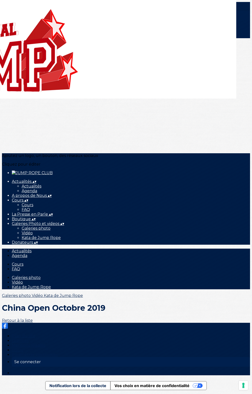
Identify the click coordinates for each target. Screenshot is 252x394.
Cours (27, 205)
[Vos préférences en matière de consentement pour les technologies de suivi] (243, 385)
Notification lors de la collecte (77, 385)
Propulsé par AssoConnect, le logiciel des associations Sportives (73, 373)
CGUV (17, 350)
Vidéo (27, 233)
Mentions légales (28, 345)
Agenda (29, 190)
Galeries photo (36, 228)
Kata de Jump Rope (41, 237)
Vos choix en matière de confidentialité (151, 385)
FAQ (26, 209)
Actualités (31, 186)
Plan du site (23, 336)
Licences (20, 340)
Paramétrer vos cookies (35, 354)
